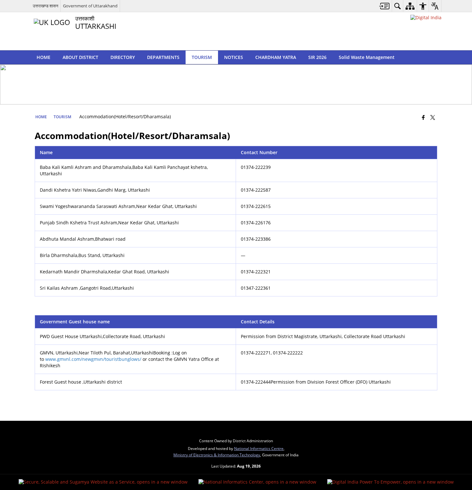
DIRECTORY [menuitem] (122, 57)
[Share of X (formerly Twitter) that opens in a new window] (433, 117)
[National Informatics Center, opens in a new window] (257, 482)
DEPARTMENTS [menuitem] (163, 57)
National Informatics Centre (259, 448)
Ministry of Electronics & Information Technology (216, 454)
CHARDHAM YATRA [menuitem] (275, 57)
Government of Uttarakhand (90, 6)
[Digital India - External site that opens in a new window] (425, 17)
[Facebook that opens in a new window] (423, 117)
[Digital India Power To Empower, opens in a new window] (390, 482)
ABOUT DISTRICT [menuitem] (80, 57)
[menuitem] (384, 6)
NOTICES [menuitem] (233, 57)
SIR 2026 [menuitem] (317, 57)
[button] (434, 57)
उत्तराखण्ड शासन (45, 6)
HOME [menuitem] (43, 57)
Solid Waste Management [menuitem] (367, 57)
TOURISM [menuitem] (202, 57)
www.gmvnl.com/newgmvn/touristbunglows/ (93, 359)
